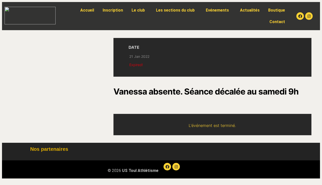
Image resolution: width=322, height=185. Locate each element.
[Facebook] (300, 16)
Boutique (276, 10)
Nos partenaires (49, 149)
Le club (138, 10)
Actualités (250, 10)
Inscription (113, 10)
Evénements (217, 10)
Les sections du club (175, 10)
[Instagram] (309, 16)
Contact (277, 21)
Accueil (87, 10)
